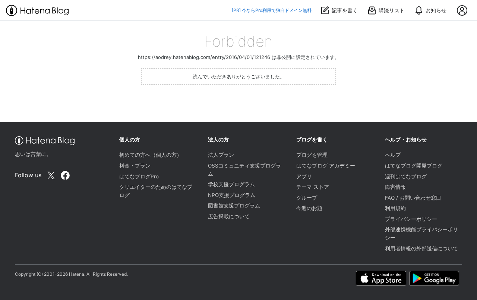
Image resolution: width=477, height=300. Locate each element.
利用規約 (395, 208)
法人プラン (221, 155)
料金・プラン (135, 166)
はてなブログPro (139, 176)
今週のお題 (309, 208)
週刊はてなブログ (406, 176)
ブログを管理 (312, 155)
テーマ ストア (312, 187)
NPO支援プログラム (231, 195)
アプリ (304, 176)
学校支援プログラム (231, 184)
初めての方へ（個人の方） (150, 155)
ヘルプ (393, 155)
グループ (306, 198)
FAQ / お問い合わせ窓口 (413, 198)
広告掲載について (229, 216)
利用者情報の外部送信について (421, 248)
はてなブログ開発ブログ (413, 166)
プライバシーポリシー (411, 219)
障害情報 (395, 187)
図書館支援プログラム (234, 206)
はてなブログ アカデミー (325, 166)
